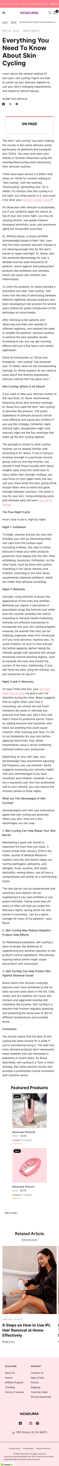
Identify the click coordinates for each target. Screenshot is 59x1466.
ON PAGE (29, 124)
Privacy (35, 1382)
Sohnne (19, 1396)
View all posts (29, 1239)
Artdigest (22, 1401)
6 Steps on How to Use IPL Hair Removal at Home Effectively (26, 1330)
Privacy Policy (14, 1448)
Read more (8, 1341)
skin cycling (11, 1213)
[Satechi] (30, 1414)
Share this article (14, 99)
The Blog (9, 1387)
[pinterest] (37, 1424)
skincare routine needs (36, 199)
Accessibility (28, 1448)
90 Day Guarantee (41, 1396)
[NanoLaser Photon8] (29, 1110)
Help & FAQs (37, 1377)
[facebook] (20, 1424)
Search (9, 1377)
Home (5, 22)
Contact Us (37, 1372)
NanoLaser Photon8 (23, 1132)
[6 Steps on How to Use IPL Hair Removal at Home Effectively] (29, 1280)
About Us (10, 1372)
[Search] (50, 13)
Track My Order (39, 1392)
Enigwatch (10, 1401)
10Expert (9, 1396)
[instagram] (30, 1424)
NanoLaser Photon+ (23, 1186)
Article (13, 22)
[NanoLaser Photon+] (29, 1165)
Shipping (35, 1387)
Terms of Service (14, 1392)
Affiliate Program (14, 1382)
